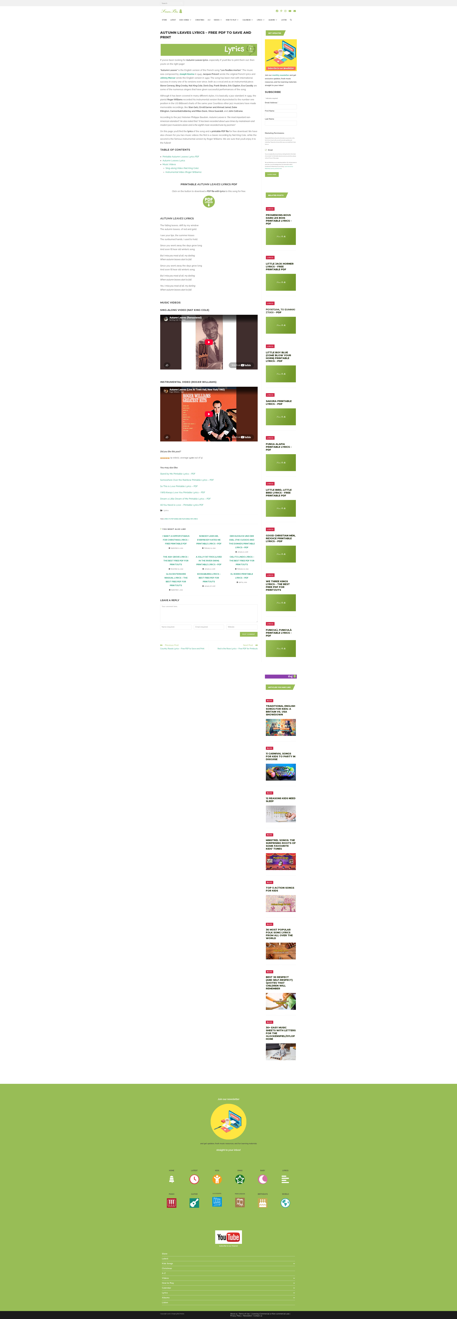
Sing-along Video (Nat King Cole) (182, 168)
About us (233, 1314)
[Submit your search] (181, 3)
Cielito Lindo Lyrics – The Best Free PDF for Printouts (241, 561)
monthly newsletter (280, 75)
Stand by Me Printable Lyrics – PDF (177, 473)
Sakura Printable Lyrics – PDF (279, 402)
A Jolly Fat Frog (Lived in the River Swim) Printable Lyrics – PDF (209, 561)
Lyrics (166, 510)
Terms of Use (244, 1314)
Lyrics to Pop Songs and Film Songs (177, 519)
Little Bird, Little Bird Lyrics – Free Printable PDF (279, 492)
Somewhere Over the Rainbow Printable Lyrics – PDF (187, 480)
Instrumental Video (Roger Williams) (183, 172)
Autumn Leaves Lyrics (174, 160)
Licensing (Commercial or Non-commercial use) (270, 1314)
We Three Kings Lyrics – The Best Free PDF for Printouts (278, 585)
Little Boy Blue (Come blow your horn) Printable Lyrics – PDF (278, 356)
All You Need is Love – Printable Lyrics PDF (182, 505)
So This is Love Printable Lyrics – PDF (179, 486)
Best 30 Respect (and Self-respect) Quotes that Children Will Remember (279, 983)
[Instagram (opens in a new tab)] (286, 11)
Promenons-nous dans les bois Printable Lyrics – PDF (279, 219)
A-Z (164, 1273)
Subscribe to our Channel (228, 1246)
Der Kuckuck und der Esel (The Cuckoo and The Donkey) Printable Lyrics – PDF (242, 542)
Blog (269, 700)
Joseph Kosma (186, 74)
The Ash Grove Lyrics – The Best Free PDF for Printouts (176, 561)
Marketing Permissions (274, 133)
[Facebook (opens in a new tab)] (278, 11)
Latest (165, 1258)
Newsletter (247, 1316)
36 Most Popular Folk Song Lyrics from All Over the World (279, 934)
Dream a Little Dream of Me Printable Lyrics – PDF (185, 498)
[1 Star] (161, 458)
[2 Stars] (163, 458)
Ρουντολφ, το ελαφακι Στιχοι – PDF (280, 311)
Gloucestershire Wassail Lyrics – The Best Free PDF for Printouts (176, 580)
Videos (165, 1278)
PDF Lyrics (194, 519)
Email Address (271, 103)
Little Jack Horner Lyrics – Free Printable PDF (280, 266)
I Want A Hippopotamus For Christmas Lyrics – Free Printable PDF (175, 540)
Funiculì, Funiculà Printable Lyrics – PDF (279, 633)
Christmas (167, 1268)
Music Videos (169, 164)
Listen (165, 1302)
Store (164, 1254)
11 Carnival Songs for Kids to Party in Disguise (280, 756)
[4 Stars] (167, 458)
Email (270, 150)
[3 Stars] (165, 458)
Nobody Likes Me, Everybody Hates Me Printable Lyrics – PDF (208, 540)
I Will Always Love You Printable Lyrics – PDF (182, 492)
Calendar (166, 1288)
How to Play (168, 1283)
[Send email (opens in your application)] (295, 11)
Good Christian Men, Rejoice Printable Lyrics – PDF (281, 538)
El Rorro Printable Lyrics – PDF (242, 576)
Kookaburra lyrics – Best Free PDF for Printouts (209, 578)
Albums (166, 1298)
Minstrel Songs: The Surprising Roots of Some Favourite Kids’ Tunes (281, 844)
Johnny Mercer (168, 78)
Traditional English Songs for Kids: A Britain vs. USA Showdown (280, 710)
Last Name (269, 119)
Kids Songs (167, 1263)
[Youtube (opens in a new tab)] (291, 11)
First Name (269, 111)
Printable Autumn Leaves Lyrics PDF (181, 156)
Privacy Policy (236, 1316)
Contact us (257, 1316)
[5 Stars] (169, 458)
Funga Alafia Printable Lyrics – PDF (279, 447)
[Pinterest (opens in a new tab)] (282, 11)
